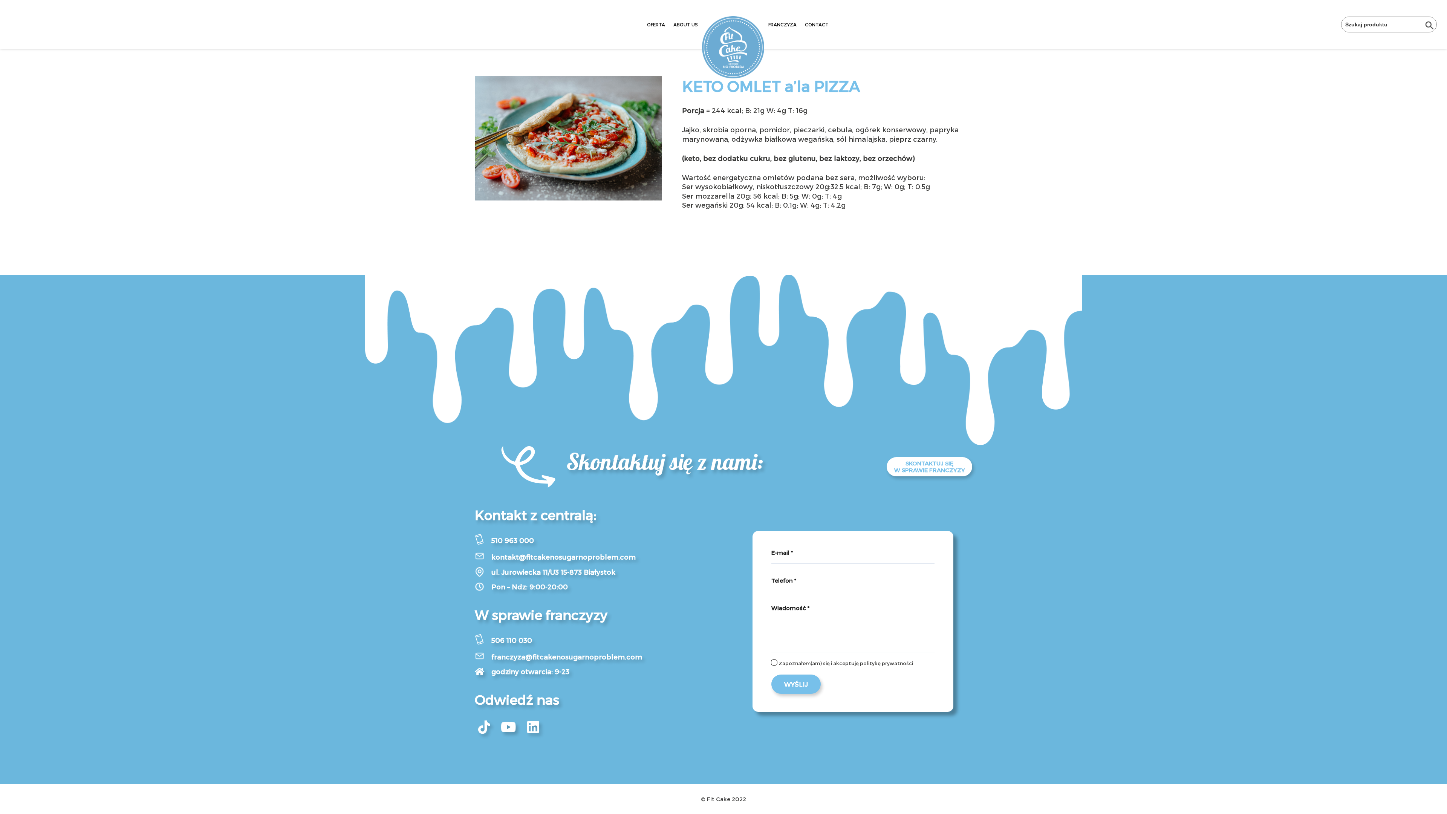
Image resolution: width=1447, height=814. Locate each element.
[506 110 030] (483, 640)
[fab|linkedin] (533, 727)
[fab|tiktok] (484, 727)
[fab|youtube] (508, 727)
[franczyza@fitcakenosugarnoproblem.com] (483, 657)
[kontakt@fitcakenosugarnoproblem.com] (483, 557)
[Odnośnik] (733, 47)
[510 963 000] (483, 540)
